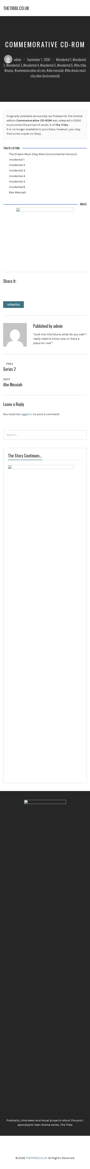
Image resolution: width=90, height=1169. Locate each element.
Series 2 (9, 369)
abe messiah (56, 70)
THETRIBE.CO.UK (16, 8)
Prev (9, 364)
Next (7, 379)
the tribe (81, 65)
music (9, 70)
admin (17, 59)
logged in (26, 414)
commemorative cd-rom (30, 70)
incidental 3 (15, 65)
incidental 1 (64, 59)
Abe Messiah (12, 385)
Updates (13, 304)
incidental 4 (32, 65)
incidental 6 (66, 65)
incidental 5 (49, 65)
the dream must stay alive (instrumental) (58, 73)
